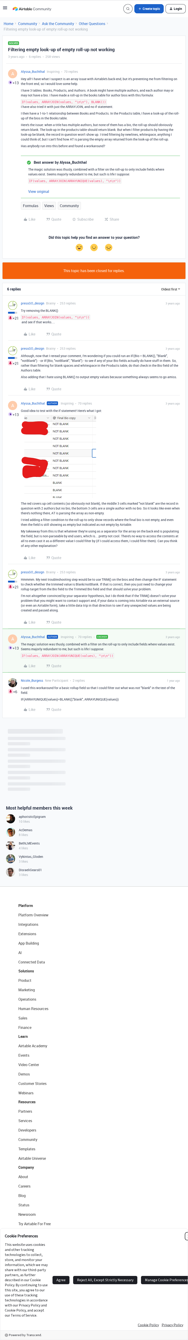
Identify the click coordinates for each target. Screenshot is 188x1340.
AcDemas (25, 830)
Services (25, 1120)
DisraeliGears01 (30, 870)
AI (20, 952)
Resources (27, 1101)
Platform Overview (33, 915)
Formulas (30, 205)
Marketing (26, 989)
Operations (27, 999)
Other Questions (92, 23)
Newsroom (27, 1214)
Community (27, 23)
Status (23, 1205)
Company (26, 1167)
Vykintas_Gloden (31, 856)
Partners (25, 1111)
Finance (24, 1027)
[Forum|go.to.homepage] (31, 8)
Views (49, 205)
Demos (24, 1074)
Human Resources (33, 1008)
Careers (24, 1186)
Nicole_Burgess (32, 680)
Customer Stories (32, 1083)
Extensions (27, 933)
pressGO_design (32, 303)
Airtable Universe (32, 1158)
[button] (5, 9)
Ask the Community (58, 23)
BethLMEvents (29, 843)
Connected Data (31, 962)
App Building (28, 943)
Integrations (28, 924)
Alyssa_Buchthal (33, 71)
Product (24, 980)
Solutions (26, 971)
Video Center (28, 1064)
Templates (26, 1148)
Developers (27, 1130)
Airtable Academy (32, 1045)
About (23, 1176)
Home (8, 23)
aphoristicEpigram (32, 816)
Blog (22, 1195)
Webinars (25, 1092)
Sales (22, 1018)
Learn (23, 1036)
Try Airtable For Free (34, 1223)
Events (23, 1055)
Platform (25, 905)
